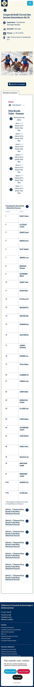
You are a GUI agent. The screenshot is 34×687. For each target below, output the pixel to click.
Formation (3, 625)
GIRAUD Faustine (25, 232)
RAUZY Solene (24, 216)
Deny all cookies (24, 671)
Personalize (17, 677)
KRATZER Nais (24, 316)
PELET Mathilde (24, 249)
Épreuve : (11, 102)
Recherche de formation (7, 627)
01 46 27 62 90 (6, 612)
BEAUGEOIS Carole (25, 307)
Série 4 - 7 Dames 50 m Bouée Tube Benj (19, 158)
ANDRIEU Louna (24, 257)
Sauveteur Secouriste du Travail (9, 636)
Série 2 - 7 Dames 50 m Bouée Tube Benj (19, 137)
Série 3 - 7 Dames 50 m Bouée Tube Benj (19, 147)
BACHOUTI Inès (24, 457)
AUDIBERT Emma (25, 482)
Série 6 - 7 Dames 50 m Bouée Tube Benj (19, 179)
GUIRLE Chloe (24, 446)
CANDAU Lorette (25, 381)
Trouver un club (6, 615)
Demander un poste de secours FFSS (10, 656)
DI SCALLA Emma (25, 299)
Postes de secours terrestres (9, 651)
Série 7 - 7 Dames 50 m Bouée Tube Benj (19, 189)
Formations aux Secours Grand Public (11, 629)
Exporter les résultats (17, 84)
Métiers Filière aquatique (7, 632)
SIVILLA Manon (24, 364)
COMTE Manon (24, 419)
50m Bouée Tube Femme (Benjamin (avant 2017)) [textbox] (19, 105)
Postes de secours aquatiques (9, 654)
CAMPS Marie (24, 392)
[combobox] (19, 105)
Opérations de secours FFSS (8, 649)
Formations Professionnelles (8, 640)
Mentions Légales (7, 619)
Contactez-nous (6, 617)
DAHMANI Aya (24, 324)
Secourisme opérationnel (7, 647)
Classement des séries (19, 119)
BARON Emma (24, 241)
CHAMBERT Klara (25, 375)
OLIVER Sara (23, 493)
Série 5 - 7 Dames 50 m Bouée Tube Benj (19, 168)
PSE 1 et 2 (3, 634)
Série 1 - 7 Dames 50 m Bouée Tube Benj (19, 127)
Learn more (17, 682)
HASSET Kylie (24, 282)
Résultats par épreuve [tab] (10, 93)
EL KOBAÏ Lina (24, 408)
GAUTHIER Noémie (25, 335)
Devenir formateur (6, 638)
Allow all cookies (10, 671)
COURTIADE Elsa (25, 436)
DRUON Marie (24, 290)
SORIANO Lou (24, 356)
